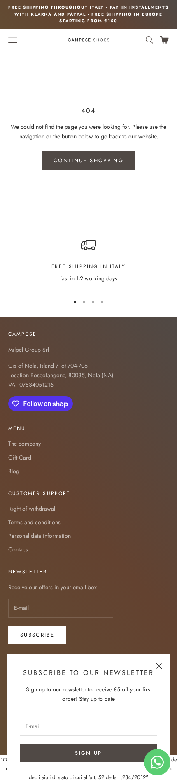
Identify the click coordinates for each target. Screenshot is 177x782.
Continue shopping (88, 160)
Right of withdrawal (31, 508)
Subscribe (37, 635)
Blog (13, 471)
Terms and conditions (34, 522)
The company (24, 443)
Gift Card (19, 457)
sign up (88, 753)
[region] (88, 263)
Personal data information (39, 536)
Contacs (18, 549)
